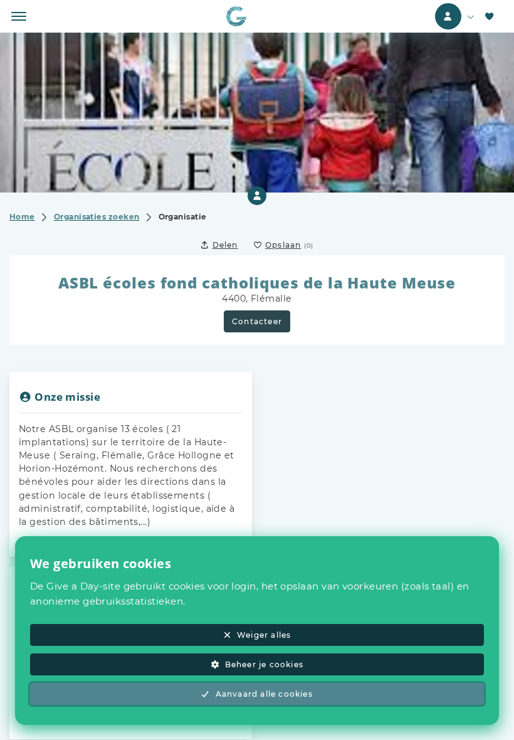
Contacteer (257, 321)
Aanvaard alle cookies (264, 694)
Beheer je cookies (264, 664)
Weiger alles (264, 635)
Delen (225, 245)
